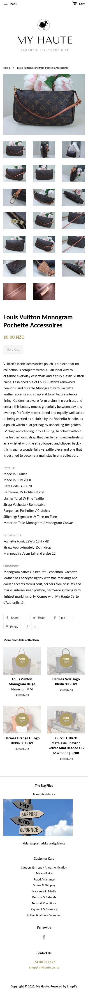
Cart (82, 4)
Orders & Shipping (44, 885)
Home (6, 68)
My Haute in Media (44, 891)
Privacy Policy (44, 873)
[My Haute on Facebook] (44, 938)
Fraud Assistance (44, 794)
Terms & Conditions (44, 903)
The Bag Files (44, 786)
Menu (13, 4)
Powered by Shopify (64, 986)
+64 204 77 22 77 (44, 962)
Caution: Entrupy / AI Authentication (44, 867)
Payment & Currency (44, 909)
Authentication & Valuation (44, 915)
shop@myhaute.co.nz (44, 967)
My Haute (42, 986)
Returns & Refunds (44, 897)
